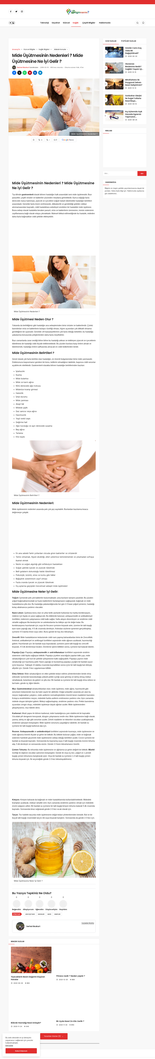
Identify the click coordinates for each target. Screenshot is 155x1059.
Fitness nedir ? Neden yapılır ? (70, 976)
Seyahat (56, 22)
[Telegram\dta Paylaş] (40, 73)
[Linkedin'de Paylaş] (35, 73)
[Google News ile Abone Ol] (67, 140)
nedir (49, 914)
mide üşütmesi (30, 914)
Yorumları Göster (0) (52, 1036)
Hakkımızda (104, 22)
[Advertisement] (54, 161)
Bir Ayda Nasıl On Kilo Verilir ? (70, 1021)
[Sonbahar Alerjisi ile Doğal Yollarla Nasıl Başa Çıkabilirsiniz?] (114, 99)
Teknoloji (44, 22)
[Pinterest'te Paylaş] (30, 73)
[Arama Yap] (137, 23)
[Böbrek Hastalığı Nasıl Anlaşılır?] (31, 1004)
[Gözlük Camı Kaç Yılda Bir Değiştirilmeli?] (114, 52)
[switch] (11, 23)
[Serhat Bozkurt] (21, 926)
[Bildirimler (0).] (143, 23)
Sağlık (75, 22)
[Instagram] (22, 11)
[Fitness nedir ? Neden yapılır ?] (76, 959)
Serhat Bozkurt (23, 67)
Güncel (66, 22)
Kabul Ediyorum (21, 1051)
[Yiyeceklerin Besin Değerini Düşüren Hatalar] (31, 960)
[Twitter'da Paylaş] (19, 73)
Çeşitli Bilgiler (88, 22)
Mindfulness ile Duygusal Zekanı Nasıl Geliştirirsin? (133, 82)
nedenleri (41, 914)
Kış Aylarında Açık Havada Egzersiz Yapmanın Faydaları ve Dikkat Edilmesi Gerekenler (134, 118)
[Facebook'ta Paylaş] (14, 73)
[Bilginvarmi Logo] (77, 11)
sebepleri (57, 914)
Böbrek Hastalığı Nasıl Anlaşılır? (26, 1023)
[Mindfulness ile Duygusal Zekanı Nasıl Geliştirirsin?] (114, 83)
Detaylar (9, 1045)
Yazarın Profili (87, 923)
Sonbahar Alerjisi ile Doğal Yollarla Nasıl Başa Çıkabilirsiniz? (133, 99)
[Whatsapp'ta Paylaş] (25, 73)
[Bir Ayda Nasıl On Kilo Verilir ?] (76, 1004)
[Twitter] (16, 11)
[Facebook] (10, 11)
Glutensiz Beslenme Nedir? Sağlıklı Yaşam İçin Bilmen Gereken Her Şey (134, 69)
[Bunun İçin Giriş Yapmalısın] (33, 140)
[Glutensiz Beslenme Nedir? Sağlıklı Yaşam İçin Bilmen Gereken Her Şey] (114, 68)
